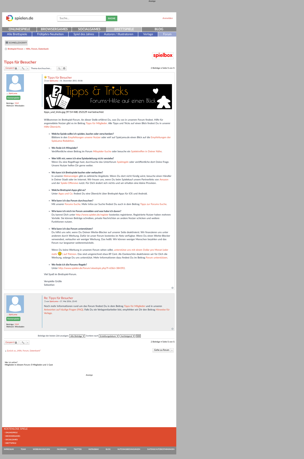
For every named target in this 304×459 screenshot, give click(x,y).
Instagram (93, 449)
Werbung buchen (41, 449)
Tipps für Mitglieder (96, 123)
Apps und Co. (65, 193)
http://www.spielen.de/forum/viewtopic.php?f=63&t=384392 (91, 268)
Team (23, 449)
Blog (159, 29)
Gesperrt (10, 68)
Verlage (148, 34)
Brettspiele (124, 29)
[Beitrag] (45, 81)
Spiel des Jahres (84, 34)
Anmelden (168, 18)
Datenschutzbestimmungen (161, 449)
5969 (17, 103)
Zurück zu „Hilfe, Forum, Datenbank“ (24, 351)
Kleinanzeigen (71, 176)
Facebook (62, 449)
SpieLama (13, 93)
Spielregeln (123, 162)
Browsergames (54, 29)
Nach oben (172, 288)
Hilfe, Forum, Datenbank (37, 49)
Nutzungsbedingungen (129, 449)
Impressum (9, 449)
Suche (111, 18)
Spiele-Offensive (69, 183)
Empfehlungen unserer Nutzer (84, 137)
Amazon (164, 179)
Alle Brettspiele (17, 34)
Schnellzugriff (18, 43)
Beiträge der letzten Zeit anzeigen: (53, 336)
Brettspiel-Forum (15, 49)
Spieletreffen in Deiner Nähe (146, 151)
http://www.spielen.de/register (92, 214)
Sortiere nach (92, 336)
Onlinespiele (19, 29)
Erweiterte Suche (64, 68)
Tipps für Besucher (20, 62)
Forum (167, 34)
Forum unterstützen (156, 257)
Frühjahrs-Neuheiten (50, 34)
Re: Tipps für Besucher (58, 298)
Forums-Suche (72, 204)
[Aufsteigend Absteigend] (128, 336)
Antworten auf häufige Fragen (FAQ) (63, 309)
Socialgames (89, 29)
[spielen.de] (20, 21)
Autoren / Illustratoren (118, 34)
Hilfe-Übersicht (52, 127)
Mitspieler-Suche (102, 151)
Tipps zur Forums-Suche (153, 204)
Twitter (77, 449)
